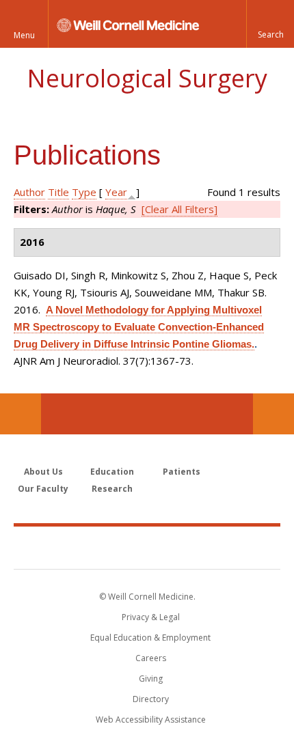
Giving (151, 678)
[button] (270, 24)
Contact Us (273, 413)
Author (29, 192)
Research (112, 488)
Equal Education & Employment (150, 637)
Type (84, 192)
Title (58, 192)
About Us (43, 471)
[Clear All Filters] (179, 209)
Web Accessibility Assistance (151, 719)
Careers (150, 658)
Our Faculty (43, 488)
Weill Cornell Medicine (147, 547)
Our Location (20, 413)
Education (112, 471)
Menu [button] (24, 35)
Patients (181, 471)
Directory (151, 699)
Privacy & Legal (151, 617)
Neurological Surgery (147, 78)
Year (116, 192)
